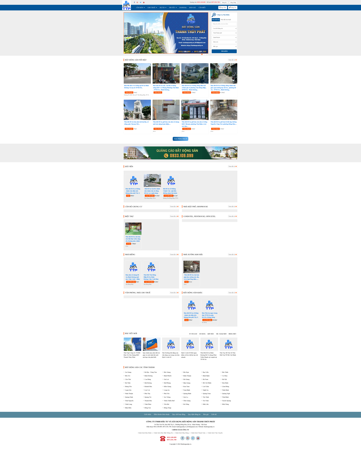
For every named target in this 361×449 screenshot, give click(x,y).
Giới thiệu (147, 414)
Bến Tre (127, 376)
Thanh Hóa (148, 400)
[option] (166, 32)
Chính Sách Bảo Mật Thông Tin (163, 433)
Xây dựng (202, 334)
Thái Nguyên (129, 400)
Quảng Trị (147, 397)
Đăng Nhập (233, 2)
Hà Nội (224, 379)
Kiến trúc (211, 334)
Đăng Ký (224, 2)
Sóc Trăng (167, 397)
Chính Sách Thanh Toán (198, 433)
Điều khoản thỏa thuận (161, 414)
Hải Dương (148, 383)
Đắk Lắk (206, 404)
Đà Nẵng (186, 404)
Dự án (162, 7)
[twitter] (140, 2)
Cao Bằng (147, 379)
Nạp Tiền (223, 7)
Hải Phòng (167, 383)
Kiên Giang (167, 386)
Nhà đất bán (215, 19)
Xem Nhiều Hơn (180, 139)
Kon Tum (186, 386)
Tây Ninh (206, 397)
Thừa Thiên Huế (169, 400)
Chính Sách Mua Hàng (182, 433)
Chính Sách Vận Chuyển (215, 433)
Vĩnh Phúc (147, 404)
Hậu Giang (186, 383)
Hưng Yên (128, 386)
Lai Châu (206, 386)
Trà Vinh (206, 400)
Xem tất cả (232, 60)
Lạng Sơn (128, 390)
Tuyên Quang (226, 400)
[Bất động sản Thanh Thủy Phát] (126, 5)
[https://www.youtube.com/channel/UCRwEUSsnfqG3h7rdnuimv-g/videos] (198, 438)
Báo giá (192, 7)
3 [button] (205, 54)
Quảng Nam (207, 393)
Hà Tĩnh (127, 383)
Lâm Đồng (225, 386)
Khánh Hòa (148, 386)
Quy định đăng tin (194, 414)
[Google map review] (188, 438)
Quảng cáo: (197, 2)
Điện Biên (128, 408)
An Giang (128, 372)
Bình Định (206, 376)
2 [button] (203, 54)
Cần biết (202, 7)
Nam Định (186, 390)
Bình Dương (148, 376)
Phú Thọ (147, 393)
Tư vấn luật (193, 334)
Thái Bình (225, 397)
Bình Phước (168, 376)
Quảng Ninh (129, 397)
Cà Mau (224, 376)
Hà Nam (205, 379)
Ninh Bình (225, 390)
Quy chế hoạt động (178, 414)
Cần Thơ (128, 379)
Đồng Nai (147, 408)
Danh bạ (183, 7)
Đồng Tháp (167, 408)
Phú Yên (166, 393)
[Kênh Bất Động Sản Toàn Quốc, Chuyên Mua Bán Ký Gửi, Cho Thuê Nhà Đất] (166, 32)
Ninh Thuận (129, 393)
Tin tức (172, 7)
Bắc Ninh (225, 372)
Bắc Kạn (186, 372)
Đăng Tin (233, 7)
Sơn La (185, 397)
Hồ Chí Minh (207, 383)
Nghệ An (205, 390)
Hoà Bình (225, 383)
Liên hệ (214, 414)
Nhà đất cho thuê (226, 19)
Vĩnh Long (128, 404)
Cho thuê (151, 7)
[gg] (137, 2)
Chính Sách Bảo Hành (144, 433)
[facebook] (134, 2)
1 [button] (201, 54)
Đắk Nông (225, 404)
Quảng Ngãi (226, 393)
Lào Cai (147, 390)
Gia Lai (166, 379)
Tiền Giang (186, 400)
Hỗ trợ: (213, 2)
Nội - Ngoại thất (221, 334)
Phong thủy (232, 334)
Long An (167, 390)
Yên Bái (166, 404)
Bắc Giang (167, 372)
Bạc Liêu (206, 372)
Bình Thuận (187, 376)
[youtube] (143, 2)
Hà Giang (186, 379)
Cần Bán (139, 7)
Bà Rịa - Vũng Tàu (150, 372)
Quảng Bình (187, 393)
